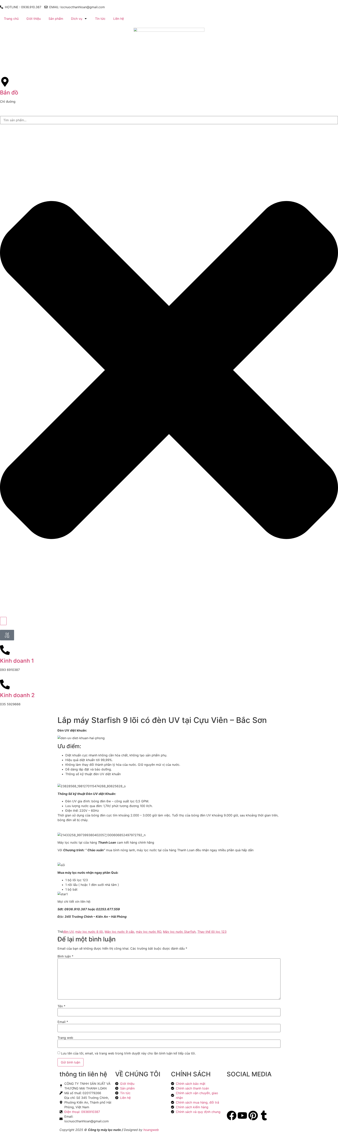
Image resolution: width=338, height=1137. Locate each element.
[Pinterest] (253, 1115)
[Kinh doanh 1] (5, 650)
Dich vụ (76, 19)
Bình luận (65, 956)
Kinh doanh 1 (17, 660)
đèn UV (68, 932)
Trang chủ (11, 19)
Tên (61, 1006)
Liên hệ (118, 19)
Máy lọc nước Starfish (179, 932)
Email (63, 1021)
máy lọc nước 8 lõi (89, 932)
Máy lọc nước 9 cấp (119, 932)
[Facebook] (231, 1115)
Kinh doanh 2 (17, 695)
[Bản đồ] (5, 82)
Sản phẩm (56, 19)
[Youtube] (242, 1115)
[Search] (3, 621)
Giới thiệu (33, 19)
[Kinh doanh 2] (5, 684)
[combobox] (169, 120)
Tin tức (100, 19)
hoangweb (151, 1130)
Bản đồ (9, 92)
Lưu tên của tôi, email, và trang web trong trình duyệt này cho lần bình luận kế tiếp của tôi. (128, 1053)
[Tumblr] (264, 1115)
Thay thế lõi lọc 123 (212, 932)
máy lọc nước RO (148, 932)
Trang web (65, 1037)
